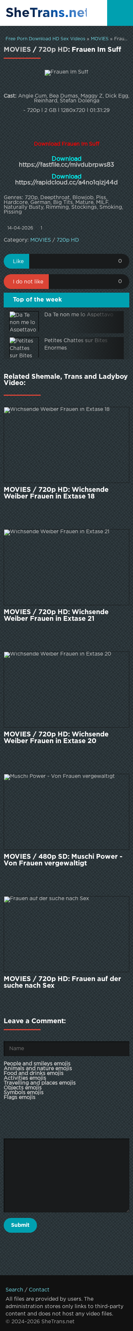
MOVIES (100, 39)
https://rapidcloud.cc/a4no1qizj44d (66, 182)
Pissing (13, 212)
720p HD (53, 50)
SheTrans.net (46, 13)
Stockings (84, 207)
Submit (20, 1225)
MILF (102, 202)
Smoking (110, 207)
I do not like (28, 282)
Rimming (57, 207)
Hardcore (16, 202)
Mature (84, 202)
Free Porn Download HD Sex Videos (45, 39)
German (40, 202)
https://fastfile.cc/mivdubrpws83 (66, 165)
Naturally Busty (23, 207)
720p (31, 197)
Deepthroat (55, 197)
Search (14, 1290)
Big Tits (63, 202)
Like (18, 261)
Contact (39, 1290)
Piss (101, 197)
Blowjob (82, 197)
